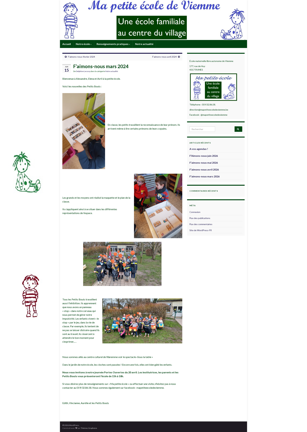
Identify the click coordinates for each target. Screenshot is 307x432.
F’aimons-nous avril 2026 (204, 169)
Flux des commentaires (200, 224)
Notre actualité (144, 43)
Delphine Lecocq (83, 71)
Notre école (83, 43)
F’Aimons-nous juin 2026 (203, 155)
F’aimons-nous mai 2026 (203, 162)
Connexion (194, 212)
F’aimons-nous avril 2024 (164, 56)
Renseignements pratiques (113, 43)
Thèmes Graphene (89, 428)
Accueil (66, 43)
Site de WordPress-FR (200, 230)
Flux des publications (199, 218)
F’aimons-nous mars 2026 (204, 176)
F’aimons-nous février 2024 (81, 56)
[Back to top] (300, 425)
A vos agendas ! (198, 148)
